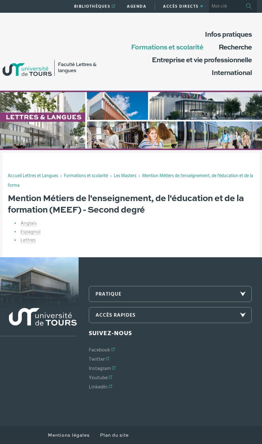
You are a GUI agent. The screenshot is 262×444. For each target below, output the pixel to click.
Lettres (28, 240)
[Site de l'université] (38, 322)
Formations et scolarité (86, 176)
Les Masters (125, 176)
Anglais (28, 223)
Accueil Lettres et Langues (33, 176)
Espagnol (30, 231)
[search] (225, 6)
